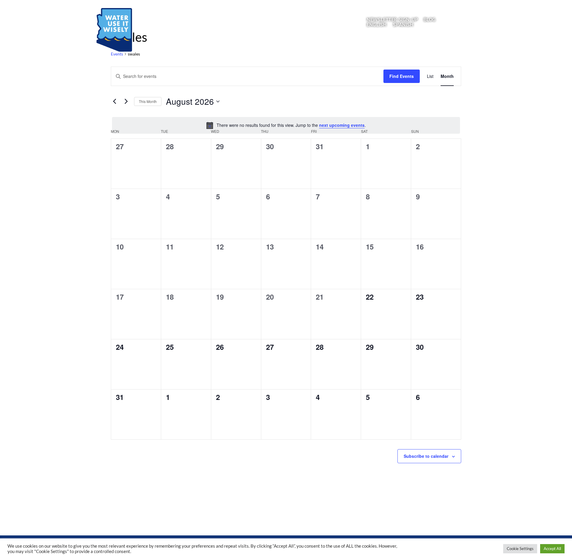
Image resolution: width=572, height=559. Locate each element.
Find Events (401, 76)
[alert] (286, 125)
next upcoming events (342, 125)
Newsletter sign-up (392, 20)
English (376, 25)
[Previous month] (114, 101)
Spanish (403, 25)
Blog (430, 20)
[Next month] (126, 101)
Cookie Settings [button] (520, 548)
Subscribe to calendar (426, 456)
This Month (148, 101)
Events (117, 53)
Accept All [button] (552, 548)
